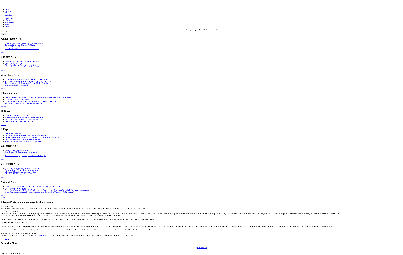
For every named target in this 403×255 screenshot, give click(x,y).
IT (6, 13)
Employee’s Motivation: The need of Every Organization (24, 43)
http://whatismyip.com (41, 235)
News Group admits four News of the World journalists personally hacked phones (32, 137)
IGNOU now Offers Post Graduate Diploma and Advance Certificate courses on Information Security (38, 97)
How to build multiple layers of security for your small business (26, 135)
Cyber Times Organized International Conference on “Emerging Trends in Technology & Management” (39, 192)
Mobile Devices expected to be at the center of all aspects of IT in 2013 (28, 117)
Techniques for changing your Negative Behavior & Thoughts (25, 156)
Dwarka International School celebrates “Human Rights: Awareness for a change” (32, 101)
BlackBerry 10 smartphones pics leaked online (20, 172)
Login (7, 239)
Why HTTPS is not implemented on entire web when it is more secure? (28, 81)
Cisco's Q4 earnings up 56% (14, 63)
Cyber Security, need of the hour (16, 188)
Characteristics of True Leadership (16, 150)
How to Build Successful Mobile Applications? (20, 121)
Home (7, 9)
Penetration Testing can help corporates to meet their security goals (27, 79)
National (8, 11)
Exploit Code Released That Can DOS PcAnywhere (22, 139)
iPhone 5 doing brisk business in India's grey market (22, 168)
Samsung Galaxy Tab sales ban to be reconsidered (21, 170)
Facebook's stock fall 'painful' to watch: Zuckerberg (22, 61)
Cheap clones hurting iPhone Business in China (21, 65)
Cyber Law (9, 19)
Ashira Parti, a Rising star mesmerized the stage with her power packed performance (33, 186)
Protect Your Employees (13, 134)
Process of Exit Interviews (13, 47)
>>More (3, 52)
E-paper (7, 26)
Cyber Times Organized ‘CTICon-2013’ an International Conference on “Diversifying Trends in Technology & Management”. (47, 190)
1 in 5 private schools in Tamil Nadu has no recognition (23, 103)
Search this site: (6, 32)
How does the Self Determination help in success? (21, 152)
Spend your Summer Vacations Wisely (17, 99)
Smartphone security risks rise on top (17, 85)
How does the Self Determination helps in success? (22, 49)
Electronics (8, 20)
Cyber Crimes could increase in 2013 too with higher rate (24, 119)
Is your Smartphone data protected (16, 115)
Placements (8, 17)
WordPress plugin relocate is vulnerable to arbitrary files (23, 141)
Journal (7, 24)
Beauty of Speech (11, 154)
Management (9, 22)
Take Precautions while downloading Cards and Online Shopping (26, 83)
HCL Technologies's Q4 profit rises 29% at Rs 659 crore (23, 67)
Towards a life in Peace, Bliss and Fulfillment (20, 45)
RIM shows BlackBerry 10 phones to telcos (19, 174)
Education (8, 15)
